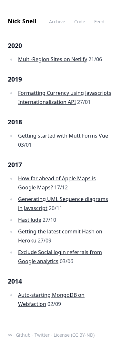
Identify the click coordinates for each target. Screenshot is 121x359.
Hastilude (29, 219)
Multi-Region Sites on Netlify (52, 59)
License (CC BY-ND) (74, 335)
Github (23, 335)
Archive (57, 21)
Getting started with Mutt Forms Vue (63, 135)
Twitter (42, 335)
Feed (99, 21)
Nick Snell (22, 21)
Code (79, 21)
